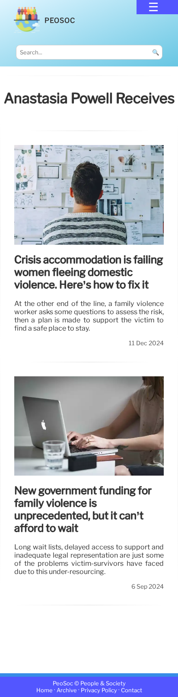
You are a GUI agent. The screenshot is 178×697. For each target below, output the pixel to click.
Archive (67, 690)
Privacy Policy (99, 690)
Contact (131, 690)
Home (44, 690)
